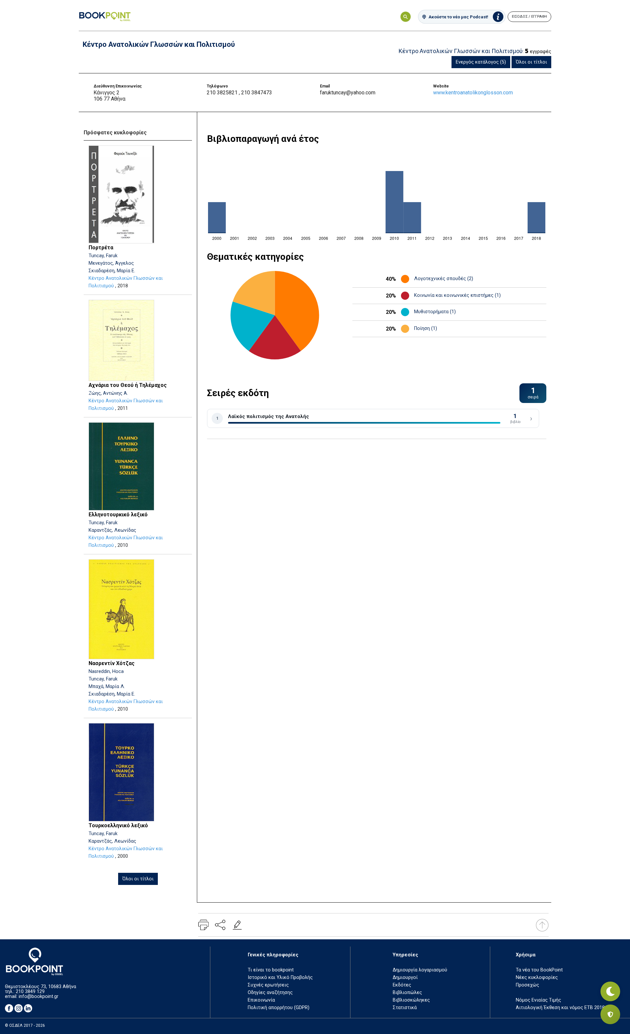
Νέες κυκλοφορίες (537, 977)
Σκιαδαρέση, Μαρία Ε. (112, 271)
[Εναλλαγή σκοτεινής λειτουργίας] (610, 991)
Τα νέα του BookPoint (539, 970)
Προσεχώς (527, 985)
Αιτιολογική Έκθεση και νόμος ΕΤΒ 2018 (560, 1007)
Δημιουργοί (405, 977)
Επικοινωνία (261, 1000)
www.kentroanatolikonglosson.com (473, 92)
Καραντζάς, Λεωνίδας (112, 530)
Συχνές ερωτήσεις (268, 985)
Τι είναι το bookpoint (271, 970)
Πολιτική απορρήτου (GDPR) (278, 1007)
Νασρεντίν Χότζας (112, 663)
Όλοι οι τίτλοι (531, 62)
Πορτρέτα (101, 247)
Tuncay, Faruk (103, 255)
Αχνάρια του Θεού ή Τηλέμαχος (128, 385)
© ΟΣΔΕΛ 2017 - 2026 (25, 1025)
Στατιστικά (405, 1007)
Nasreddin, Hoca (106, 671)
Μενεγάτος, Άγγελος (111, 263)
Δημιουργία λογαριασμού (420, 970)
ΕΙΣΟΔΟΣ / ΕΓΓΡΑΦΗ (529, 16)
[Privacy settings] (610, 1014)
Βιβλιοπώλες (407, 992)
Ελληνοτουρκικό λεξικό (118, 514)
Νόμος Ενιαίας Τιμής (538, 1000)
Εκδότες (402, 985)
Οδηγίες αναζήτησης (270, 992)
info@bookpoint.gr (38, 996)
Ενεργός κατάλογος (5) (481, 62)
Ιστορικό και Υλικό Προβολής (280, 977)
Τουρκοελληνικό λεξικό (118, 825)
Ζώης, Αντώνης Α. (108, 393)
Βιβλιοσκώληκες (411, 1000)
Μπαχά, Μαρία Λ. (107, 686)
